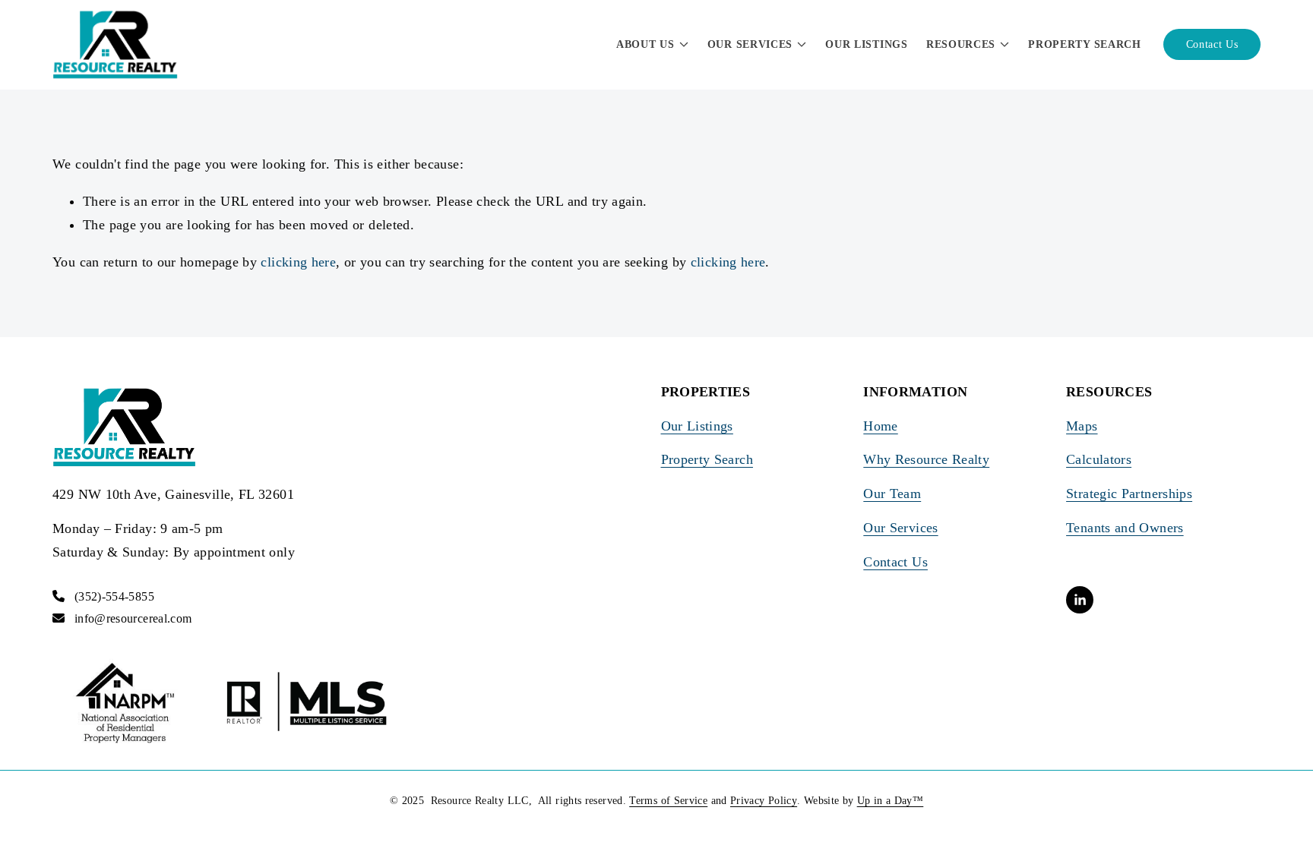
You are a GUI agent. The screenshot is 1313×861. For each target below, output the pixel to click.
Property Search (1084, 44)
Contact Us (1212, 44)
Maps (1081, 426)
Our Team (892, 493)
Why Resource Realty (926, 459)
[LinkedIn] (1079, 599)
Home (880, 426)
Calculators (1098, 459)
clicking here (298, 262)
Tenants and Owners (1125, 527)
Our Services (900, 527)
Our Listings (866, 44)
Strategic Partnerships (1129, 493)
